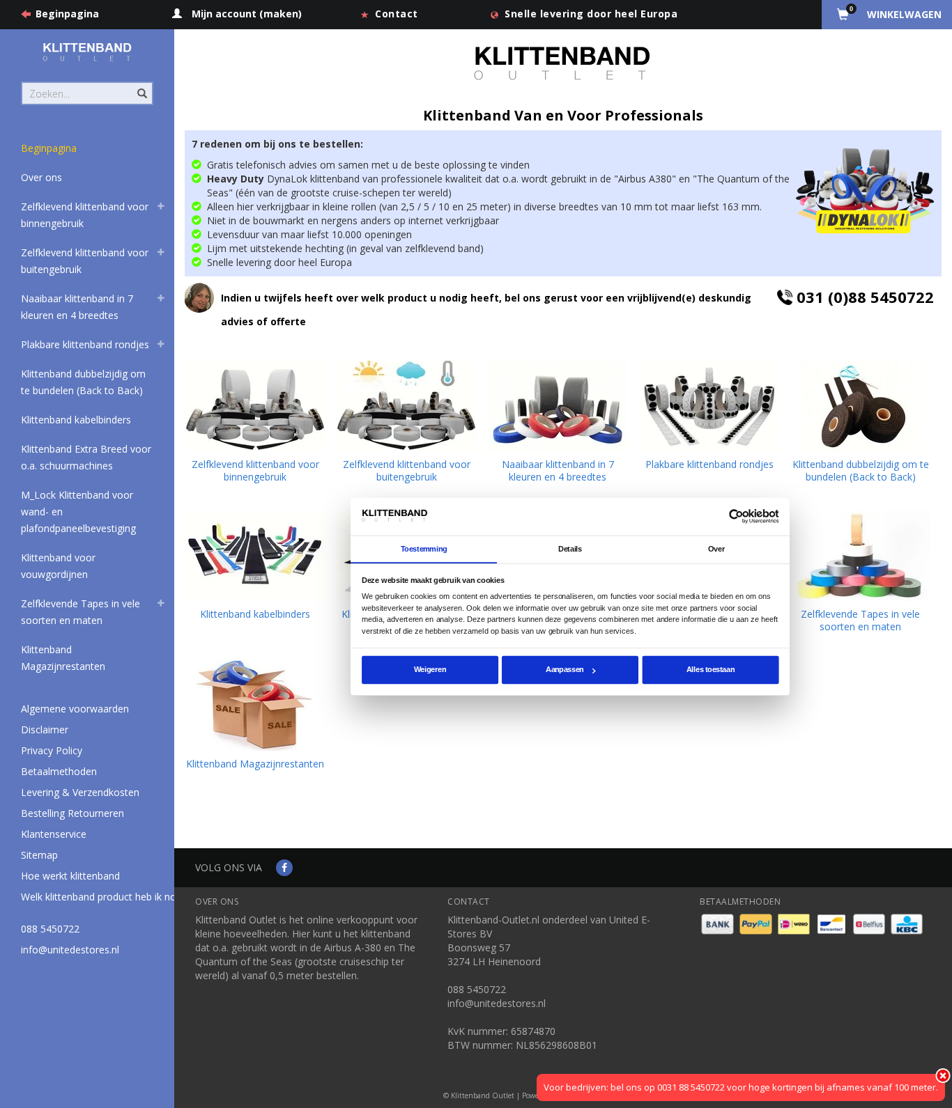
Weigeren (430, 669)
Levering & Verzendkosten (80, 792)
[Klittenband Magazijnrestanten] (255, 705)
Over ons (41, 177)
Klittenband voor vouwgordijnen (58, 566)
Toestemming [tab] (424, 548)
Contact (396, 13)
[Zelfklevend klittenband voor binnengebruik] (255, 406)
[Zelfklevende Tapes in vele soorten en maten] (860, 555)
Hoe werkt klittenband (70, 875)
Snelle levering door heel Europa (591, 13)
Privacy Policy (51, 750)
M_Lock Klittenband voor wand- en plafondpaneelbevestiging (78, 511)
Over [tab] (716, 548)
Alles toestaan (710, 669)
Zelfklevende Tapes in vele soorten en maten (80, 612)
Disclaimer (44, 729)
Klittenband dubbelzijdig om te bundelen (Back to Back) (83, 382)
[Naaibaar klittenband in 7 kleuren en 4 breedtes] (557, 406)
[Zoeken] (141, 85)
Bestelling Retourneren (72, 813)
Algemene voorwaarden (75, 708)
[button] (161, 208)
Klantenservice (53, 834)
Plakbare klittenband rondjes (85, 344)
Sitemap (39, 854)
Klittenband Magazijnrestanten (63, 658)
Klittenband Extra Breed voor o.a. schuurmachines (86, 457)
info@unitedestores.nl (70, 949)
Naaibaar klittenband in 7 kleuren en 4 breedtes (77, 307)
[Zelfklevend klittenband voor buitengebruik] (406, 406)
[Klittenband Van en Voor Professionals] (87, 52)
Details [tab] (570, 548)
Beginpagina (67, 13)
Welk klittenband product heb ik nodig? (107, 896)
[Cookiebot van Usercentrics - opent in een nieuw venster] (736, 516)
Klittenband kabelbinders (76, 419)
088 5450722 (50, 928)
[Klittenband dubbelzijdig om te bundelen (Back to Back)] (860, 406)
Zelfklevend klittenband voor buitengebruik (84, 261)
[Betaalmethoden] (719, 923)
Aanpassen (565, 669)
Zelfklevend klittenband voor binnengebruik (84, 215)
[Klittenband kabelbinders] (255, 555)
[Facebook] (284, 867)
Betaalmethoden (59, 771)
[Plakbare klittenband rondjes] (709, 406)
